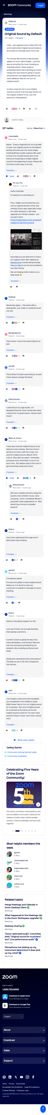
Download (9, 1040)
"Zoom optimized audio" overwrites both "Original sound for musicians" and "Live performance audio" (23, 936)
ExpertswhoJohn (21, 868)
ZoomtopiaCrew (21, 860)
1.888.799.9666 (10, 989)
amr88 (11, 366)
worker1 (12, 570)
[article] (24, 156)
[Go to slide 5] (29, 831)
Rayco (11, 529)
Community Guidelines (17, 756)
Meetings (8, 14)
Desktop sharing (13, 926)
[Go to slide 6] (32, 831)
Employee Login (23, 1090)
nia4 (10, 690)
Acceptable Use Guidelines (12, 1087)
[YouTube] (21, 1077)
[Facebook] (33, 1077)
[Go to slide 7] (35, 831)
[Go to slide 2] (16, 831)
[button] (4, 5)
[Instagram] (27, 1077)
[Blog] (4, 1077)
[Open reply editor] (24, 119)
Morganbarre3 (15, 333)
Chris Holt (18, 876)
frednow (12, 297)
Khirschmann (14, 399)
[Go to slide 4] (25, 831)
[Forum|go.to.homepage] (19, 5)
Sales (7, 1050)
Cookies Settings (8, 1090)
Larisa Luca (19, 884)
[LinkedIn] (10, 1077)
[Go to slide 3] (20, 831)
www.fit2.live (16, 262)
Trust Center (20, 1084)
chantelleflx (13, 136)
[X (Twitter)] (15, 1077)
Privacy (11, 1084)
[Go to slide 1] (13, 831)
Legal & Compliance (31, 1087)
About (7, 1030)
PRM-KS (12, 21)
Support (8, 1060)
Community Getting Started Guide (21, 752)
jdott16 (17, 852)
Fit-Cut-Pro (18, 183)
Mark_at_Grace (15, 438)
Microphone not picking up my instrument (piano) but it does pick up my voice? (22, 950)
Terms (4, 1084)
